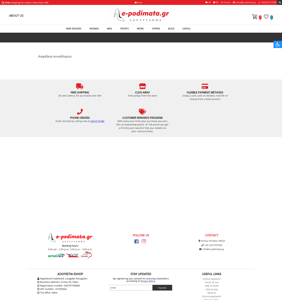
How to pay (212, 289)
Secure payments (211, 296)
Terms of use (212, 282)
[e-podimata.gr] (141, 14)
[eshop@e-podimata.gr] (244, 2)
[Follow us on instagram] (144, 241)
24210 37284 (97, 121)
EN (217, 2)
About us (16, 15)
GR (209, 2)
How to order (212, 285)
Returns (211, 292)
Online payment (211, 278)
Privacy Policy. (148, 281)
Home (139, 2)
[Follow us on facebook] (136, 241)
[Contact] (225, 2)
